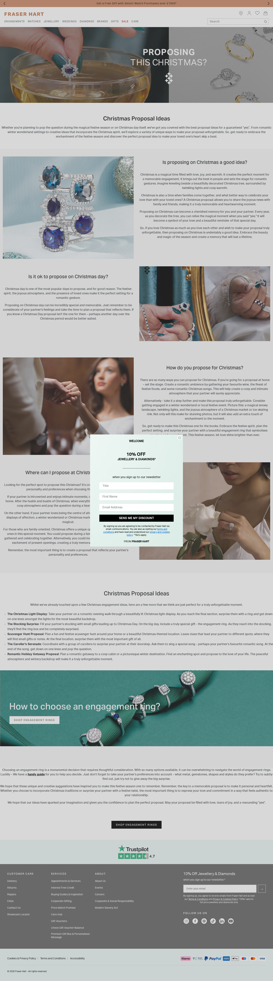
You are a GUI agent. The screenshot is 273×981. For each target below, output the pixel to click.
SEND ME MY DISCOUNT (136, 518)
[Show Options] (170, 486)
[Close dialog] (179, 438)
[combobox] (135, 486)
